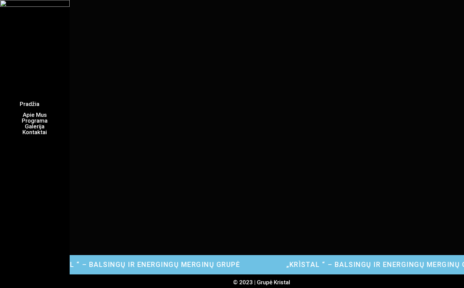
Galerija (34, 126)
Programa (35, 121)
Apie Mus (35, 115)
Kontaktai (34, 132)
